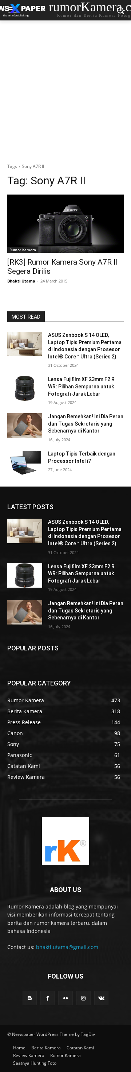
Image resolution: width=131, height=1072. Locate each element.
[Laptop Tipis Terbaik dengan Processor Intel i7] (24, 462)
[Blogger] (30, 998)
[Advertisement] (65, 89)
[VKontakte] (101, 998)
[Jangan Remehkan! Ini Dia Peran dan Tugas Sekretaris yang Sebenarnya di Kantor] (24, 425)
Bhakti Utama (21, 281)
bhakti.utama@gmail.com (67, 947)
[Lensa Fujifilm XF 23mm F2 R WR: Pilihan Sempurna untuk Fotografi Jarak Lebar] (24, 388)
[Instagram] (83, 998)
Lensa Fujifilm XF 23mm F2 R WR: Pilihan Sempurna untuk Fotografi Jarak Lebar (81, 386)
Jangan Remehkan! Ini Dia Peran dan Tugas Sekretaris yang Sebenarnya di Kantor (85, 424)
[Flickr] (65, 998)
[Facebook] (47, 998)
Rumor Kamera (22, 249)
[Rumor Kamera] (65, 841)
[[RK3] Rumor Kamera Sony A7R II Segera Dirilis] (65, 224)
